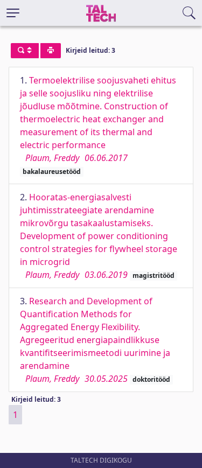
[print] (50, 50)
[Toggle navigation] (13, 13)
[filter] (25, 50)
